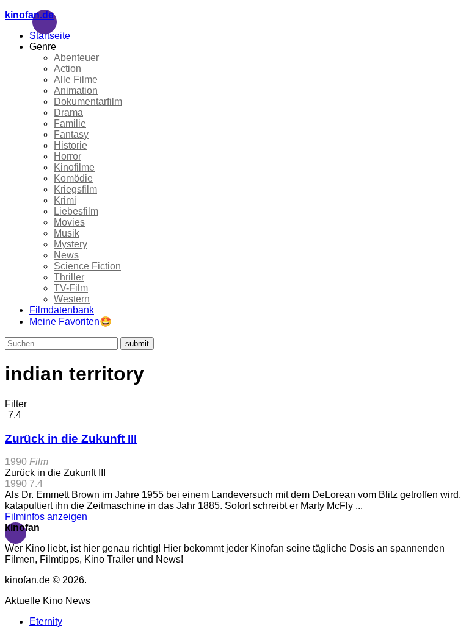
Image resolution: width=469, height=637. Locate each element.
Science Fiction (87, 266)
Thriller (69, 277)
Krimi (65, 200)
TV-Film (71, 288)
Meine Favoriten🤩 (70, 321)
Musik (66, 233)
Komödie (73, 178)
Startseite (49, 35)
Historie (70, 145)
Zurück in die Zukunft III (71, 438)
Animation (76, 90)
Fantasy (71, 134)
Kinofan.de (29, 15)
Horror (67, 156)
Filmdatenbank (61, 310)
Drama (68, 112)
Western (72, 299)
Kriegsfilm (75, 189)
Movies (69, 222)
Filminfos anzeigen (46, 516)
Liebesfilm (76, 211)
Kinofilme (74, 167)
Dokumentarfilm (88, 101)
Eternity (45, 621)
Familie (70, 123)
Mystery (70, 244)
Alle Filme (76, 79)
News (66, 255)
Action (67, 68)
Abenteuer (76, 57)
